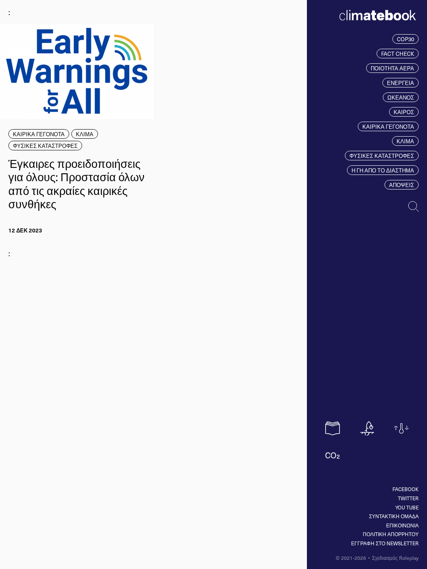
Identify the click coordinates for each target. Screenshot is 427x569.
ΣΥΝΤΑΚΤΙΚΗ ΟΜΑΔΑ (394, 516)
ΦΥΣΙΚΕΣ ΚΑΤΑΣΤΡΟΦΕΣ (381, 156)
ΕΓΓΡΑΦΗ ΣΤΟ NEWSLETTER (385, 543)
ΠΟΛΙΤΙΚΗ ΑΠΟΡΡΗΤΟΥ (391, 534)
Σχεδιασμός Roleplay (395, 558)
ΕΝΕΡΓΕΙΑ (400, 83)
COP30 (405, 39)
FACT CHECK (397, 53)
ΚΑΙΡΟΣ (404, 112)
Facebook (405, 489)
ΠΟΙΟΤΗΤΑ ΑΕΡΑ (392, 68)
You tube (407, 507)
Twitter (408, 498)
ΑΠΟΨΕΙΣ (401, 185)
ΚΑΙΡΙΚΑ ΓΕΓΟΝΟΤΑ (388, 126)
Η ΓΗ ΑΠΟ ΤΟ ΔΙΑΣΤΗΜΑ (383, 170)
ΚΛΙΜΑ (405, 141)
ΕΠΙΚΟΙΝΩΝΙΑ (402, 525)
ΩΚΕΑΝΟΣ (400, 97)
